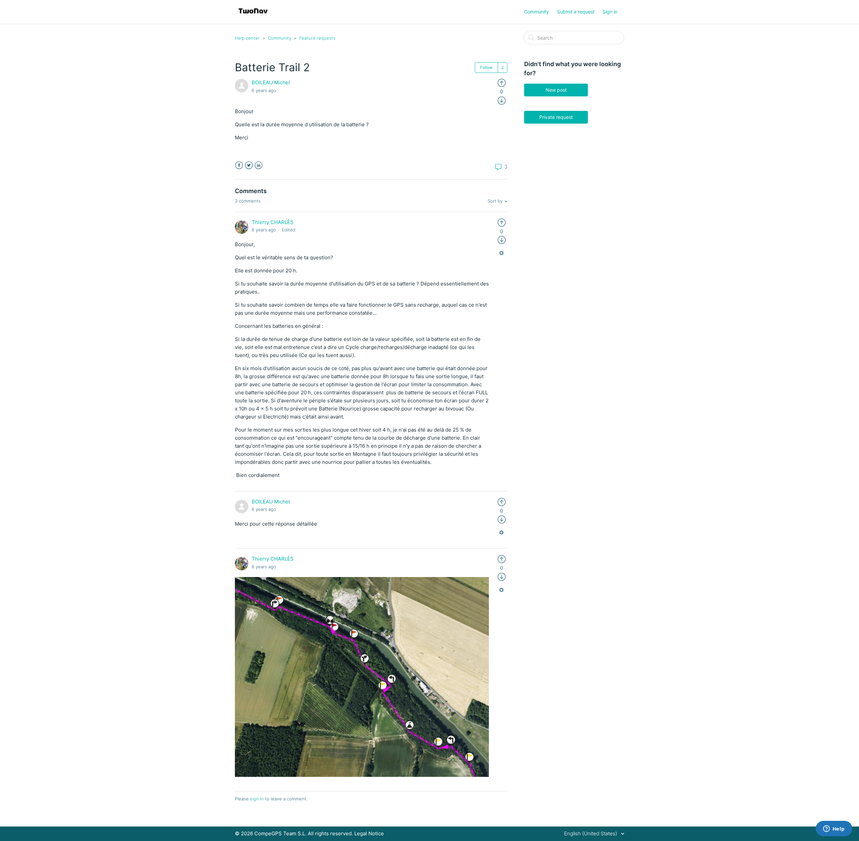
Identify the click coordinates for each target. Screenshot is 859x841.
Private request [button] (556, 117)
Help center (247, 38)
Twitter (249, 165)
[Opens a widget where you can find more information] (833, 829)
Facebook (239, 165)
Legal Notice (369, 833)
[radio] (502, 82)
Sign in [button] (610, 11)
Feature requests (317, 38)
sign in (257, 798)
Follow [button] (486, 67)
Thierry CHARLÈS (273, 222)
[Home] (253, 15)
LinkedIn (258, 165)
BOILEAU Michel (271, 82)
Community (536, 11)
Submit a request (576, 11)
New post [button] (556, 90)
